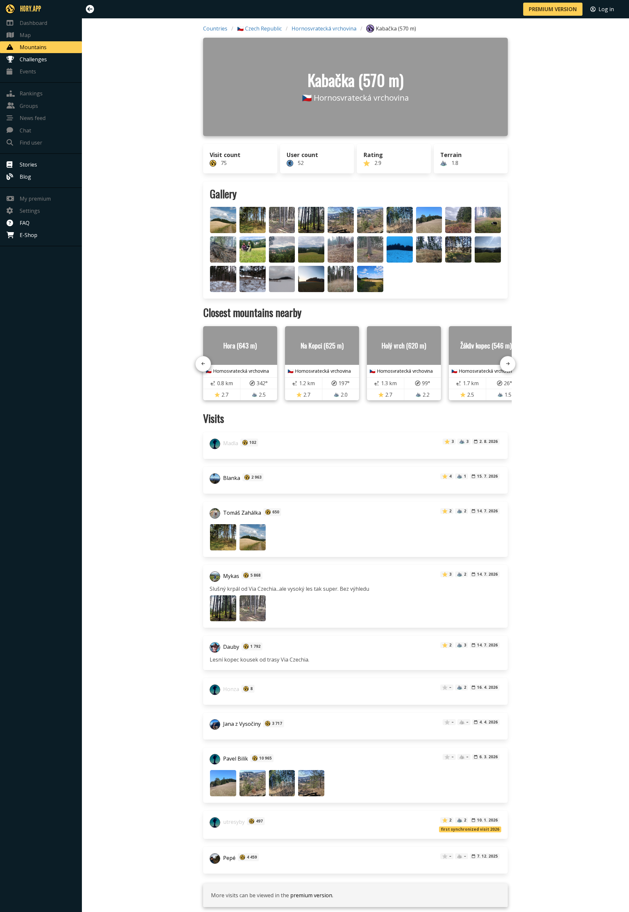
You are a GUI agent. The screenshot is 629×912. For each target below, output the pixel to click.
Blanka (231, 478)
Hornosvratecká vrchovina (324, 28)
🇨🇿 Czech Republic (259, 28)
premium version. (311, 895)
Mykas (230, 576)
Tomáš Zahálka (241, 512)
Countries (215, 28)
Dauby (230, 647)
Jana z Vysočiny (241, 724)
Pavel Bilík (235, 759)
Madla (230, 443)
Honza (230, 689)
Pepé (229, 858)
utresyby (233, 821)
